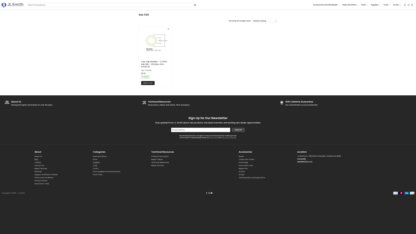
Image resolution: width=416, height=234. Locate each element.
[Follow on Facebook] (207, 193)
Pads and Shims (349, 5)
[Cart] (412, 5)
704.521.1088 (301, 159)
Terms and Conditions (228, 138)
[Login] (405, 5)
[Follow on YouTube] (211, 193)
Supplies (374, 5)
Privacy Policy (213, 138)
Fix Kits (396, 5)
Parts (363, 5)
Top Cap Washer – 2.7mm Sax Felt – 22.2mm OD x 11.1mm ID (154, 64)
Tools (385, 5)
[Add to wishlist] (168, 29)
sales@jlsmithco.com (304, 161)
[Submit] (195, 5)
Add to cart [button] (148, 83)
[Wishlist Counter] (409, 5)
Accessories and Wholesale (325, 5)
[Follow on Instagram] (209, 193)
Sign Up (238, 130)
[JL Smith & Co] (12, 5)
